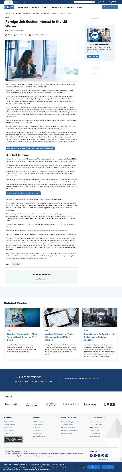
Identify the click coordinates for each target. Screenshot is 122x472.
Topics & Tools (94, 430)
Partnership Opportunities (69, 422)
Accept (108, 467)
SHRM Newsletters (96, 424)
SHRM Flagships (95, 427)
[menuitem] (102, 2)
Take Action (37, 433)
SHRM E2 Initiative (39, 436)
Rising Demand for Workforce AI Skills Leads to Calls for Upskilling (99, 337)
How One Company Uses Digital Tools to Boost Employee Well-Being (22, 337)
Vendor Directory (95, 436)
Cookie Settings (79, 467)
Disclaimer (48, 456)
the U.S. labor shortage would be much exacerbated (41, 230)
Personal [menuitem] (8, 2)
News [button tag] (7, 18)
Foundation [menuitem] (26, 2)
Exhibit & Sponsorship (68, 427)
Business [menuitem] (17, 2)
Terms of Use (35, 469)
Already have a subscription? (74, 378)
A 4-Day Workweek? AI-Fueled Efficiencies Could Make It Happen (59, 337)
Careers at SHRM (9, 424)
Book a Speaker (66, 433)
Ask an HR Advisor (96, 422)
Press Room (8, 427)
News (9, 330)
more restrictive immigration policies (46, 92)
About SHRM (8, 422)
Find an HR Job (95, 433)
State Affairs (37, 427)
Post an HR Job (9, 433)
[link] (9, 13)
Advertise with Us (67, 424)
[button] (110, 7)
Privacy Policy (46, 469)
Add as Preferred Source (38, 35)
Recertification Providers (69, 430)
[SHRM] (9, 7)
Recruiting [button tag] (15, 264)
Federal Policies (38, 424)
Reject (93, 467)
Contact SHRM (9, 430)
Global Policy (37, 430)
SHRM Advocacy (38, 422)
